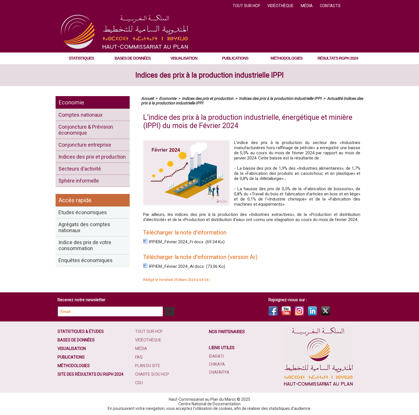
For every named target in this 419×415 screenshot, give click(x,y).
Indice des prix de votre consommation (84, 245)
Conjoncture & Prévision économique (85, 130)
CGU (139, 382)
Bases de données (132, 58)
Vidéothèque (280, 5)
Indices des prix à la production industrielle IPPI (209, 75)
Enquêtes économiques (85, 260)
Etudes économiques (82, 212)
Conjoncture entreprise (84, 145)
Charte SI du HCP (152, 374)
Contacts (330, 5)
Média (307, 5)
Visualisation (183, 58)
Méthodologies (286, 58)
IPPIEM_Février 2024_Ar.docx (176, 266)
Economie (71, 102)
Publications (235, 58)
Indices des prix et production (92, 157)
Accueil (147, 98)
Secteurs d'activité (79, 169)
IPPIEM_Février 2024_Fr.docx (176, 241)
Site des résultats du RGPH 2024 (90, 374)
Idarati (216, 356)
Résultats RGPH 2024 (338, 58)
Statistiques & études (81, 331)
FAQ (139, 357)
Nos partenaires (227, 331)
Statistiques (81, 58)
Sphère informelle (78, 181)
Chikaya (217, 364)
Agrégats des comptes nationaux (84, 227)
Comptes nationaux (80, 115)
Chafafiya (219, 372)
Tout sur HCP (247, 5)
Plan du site (147, 365)
